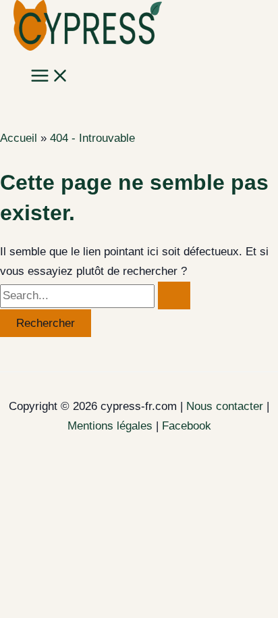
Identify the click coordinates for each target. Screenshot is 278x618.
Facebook (186, 425)
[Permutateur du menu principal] (49, 76)
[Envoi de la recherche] (174, 295)
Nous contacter (224, 406)
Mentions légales (109, 425)
